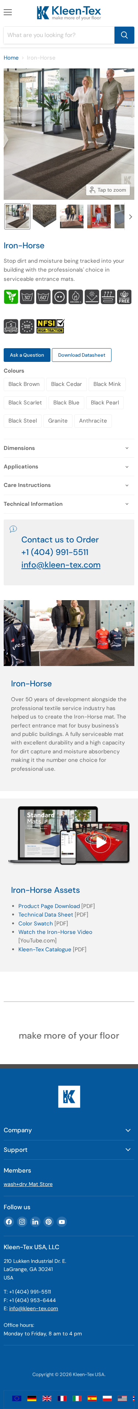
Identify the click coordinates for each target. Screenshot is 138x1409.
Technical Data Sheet (45, 914)
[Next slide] (130, 216)
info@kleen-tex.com (60, 564)
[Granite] (58, 429)
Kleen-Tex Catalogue (44, 949)
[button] (17, 216)
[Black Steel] (23, 429)
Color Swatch (35, 923)
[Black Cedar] (67, 393)
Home (11, 58)
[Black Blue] (67, 411)
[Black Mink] (108, 393)
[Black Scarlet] (26, 411)
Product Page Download (49, 906)
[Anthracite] (94, 429)
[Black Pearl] (105, 411)
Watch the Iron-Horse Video (55, 932)
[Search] (124, 35)
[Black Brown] (25, 393)
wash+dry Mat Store (28, 1184)
